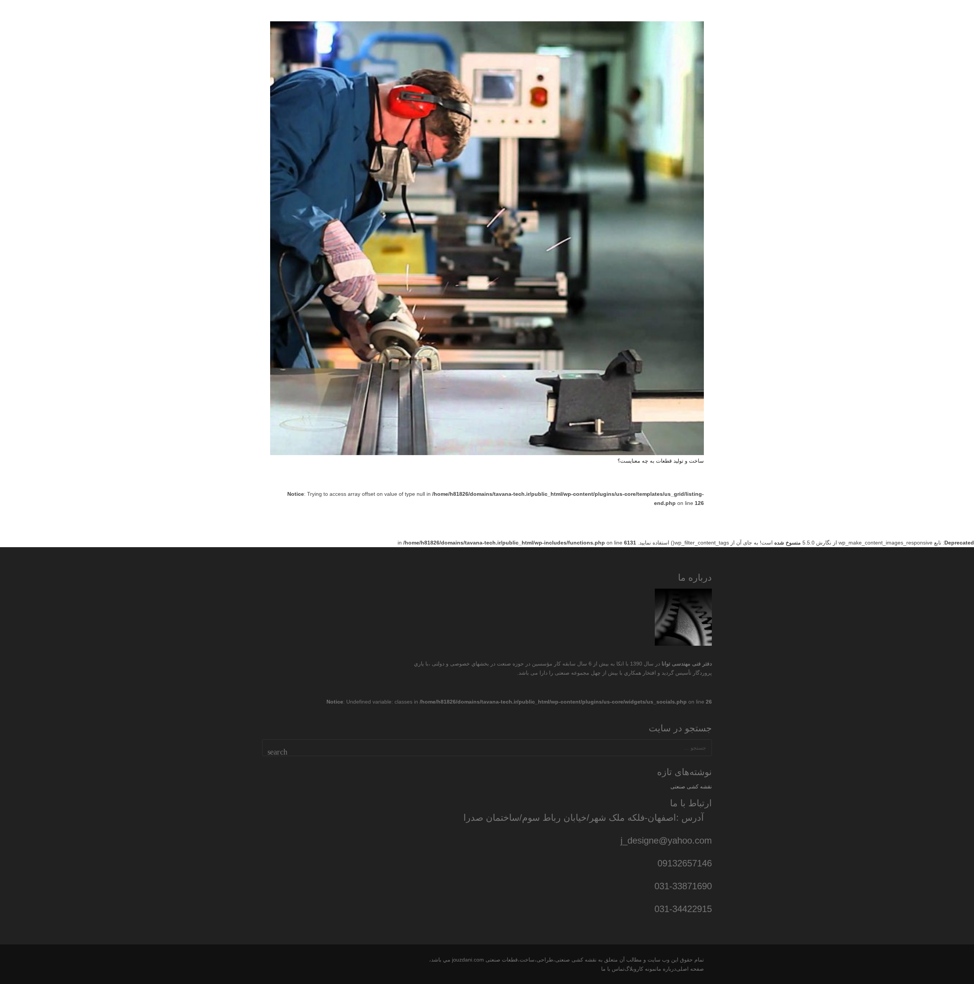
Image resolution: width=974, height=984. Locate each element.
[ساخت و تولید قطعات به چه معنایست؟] (487, 238)
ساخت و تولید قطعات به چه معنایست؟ (661, 461)
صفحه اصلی (690, 969)
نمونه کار (647, 969)
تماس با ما (612, 969)
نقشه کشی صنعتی (691, 786)
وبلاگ (630, 969)
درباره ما (666, 969)
